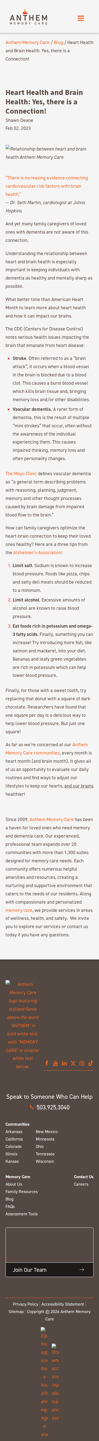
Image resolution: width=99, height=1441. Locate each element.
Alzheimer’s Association (37, 552)
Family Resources (22, 1191)
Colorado (14, 1146)
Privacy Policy (25, 1304)
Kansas (12, 1161)
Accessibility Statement (63, 1304)
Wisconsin (45, 1161)
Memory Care (18, 1177)
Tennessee (45, 1153)
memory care (19, 910)
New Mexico (47, 1131)
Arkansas (14, 1131)
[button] (49, 1107)
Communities (17, 1124)
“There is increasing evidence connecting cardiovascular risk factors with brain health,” (47, 186)
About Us (14, 1184)
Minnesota (45, 1139)
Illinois (11, 1153)
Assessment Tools (22, 1213)
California (14, 1139)
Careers (81, 1184)
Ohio (40, 1146)
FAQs (10, 1206)
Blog (58, 42)
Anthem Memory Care (28, 42)
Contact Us (84, 1177)
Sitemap (16, 1311)
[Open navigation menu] (80, 18)
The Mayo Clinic (21, 473)
